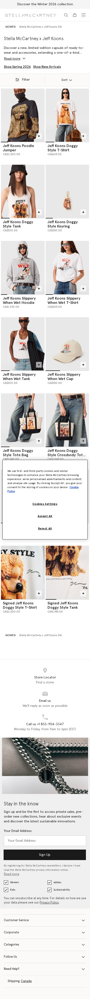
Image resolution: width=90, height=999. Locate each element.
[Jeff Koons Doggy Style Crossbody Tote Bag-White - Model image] (67, 420)
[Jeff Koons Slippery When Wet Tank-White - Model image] (23, 343)
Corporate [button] (11, 932)
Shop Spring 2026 (17, 67)
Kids (12, 889)
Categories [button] (11, 944)
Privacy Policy (49, 902)
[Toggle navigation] (83, 15)
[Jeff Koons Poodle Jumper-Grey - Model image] (23, 115)
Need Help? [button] (11, 969)
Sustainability (62, 889)
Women (14, 882)
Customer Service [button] (16, 920)
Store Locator (45, 677)
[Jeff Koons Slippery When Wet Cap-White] (67, 343)
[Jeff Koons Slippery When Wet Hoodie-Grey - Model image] (23, 267)
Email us (45, 701)
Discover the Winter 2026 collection (45, 4)
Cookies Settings (44, 504)
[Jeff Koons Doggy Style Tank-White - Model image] (23, 191)
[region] (45, 499)
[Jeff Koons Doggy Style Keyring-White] (67, 191)
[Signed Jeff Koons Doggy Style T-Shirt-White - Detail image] (23, 572)
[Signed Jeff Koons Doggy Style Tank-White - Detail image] (67, 572)
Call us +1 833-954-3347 (45, 724)
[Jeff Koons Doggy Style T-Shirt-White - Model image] (67, 115)
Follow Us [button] (10, 956)
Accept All (45, 516)
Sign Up (44, 854)
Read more (11, 874)
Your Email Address (18, 831)
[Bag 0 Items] (74, 15)
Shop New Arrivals (47, 67)
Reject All (45, 528)
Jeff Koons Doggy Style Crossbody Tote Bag (66, 455)
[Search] (66, 15)
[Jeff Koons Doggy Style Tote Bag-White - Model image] (23, 420)
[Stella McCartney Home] (30, 14)
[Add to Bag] (39, 136)
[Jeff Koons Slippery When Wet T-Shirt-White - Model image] (67, 267)
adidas (57, 882)
